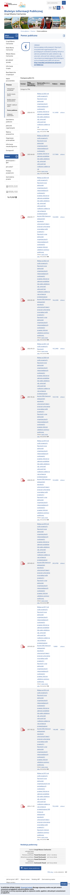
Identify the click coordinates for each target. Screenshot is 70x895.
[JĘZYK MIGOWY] (58, 8)
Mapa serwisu (10, 882)
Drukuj (51, 872)
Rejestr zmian (25, 879)
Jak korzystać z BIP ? (12, 879)
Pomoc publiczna (12, 110)
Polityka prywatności (10, 172)
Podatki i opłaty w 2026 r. (12, 105)
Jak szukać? (9, 167)
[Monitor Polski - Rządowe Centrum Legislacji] (12, 186)
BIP (62, 8)
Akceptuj (64, 884)
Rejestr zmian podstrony (31, 868)
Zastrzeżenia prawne (10, 178)
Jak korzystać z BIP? (10, 162)
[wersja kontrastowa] (50, 8)
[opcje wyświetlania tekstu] (54, 8)
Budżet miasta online (11, 94)
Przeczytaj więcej (26, 887)
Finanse (33, 31)
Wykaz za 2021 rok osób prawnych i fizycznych (43, 346)
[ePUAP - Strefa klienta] (12, 197)
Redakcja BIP (36, 879)
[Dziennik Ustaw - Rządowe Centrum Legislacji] (12, 192)
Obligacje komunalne (10, 114)
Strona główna (25, 31)
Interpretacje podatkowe (11, 89)
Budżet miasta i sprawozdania (11, 100)
